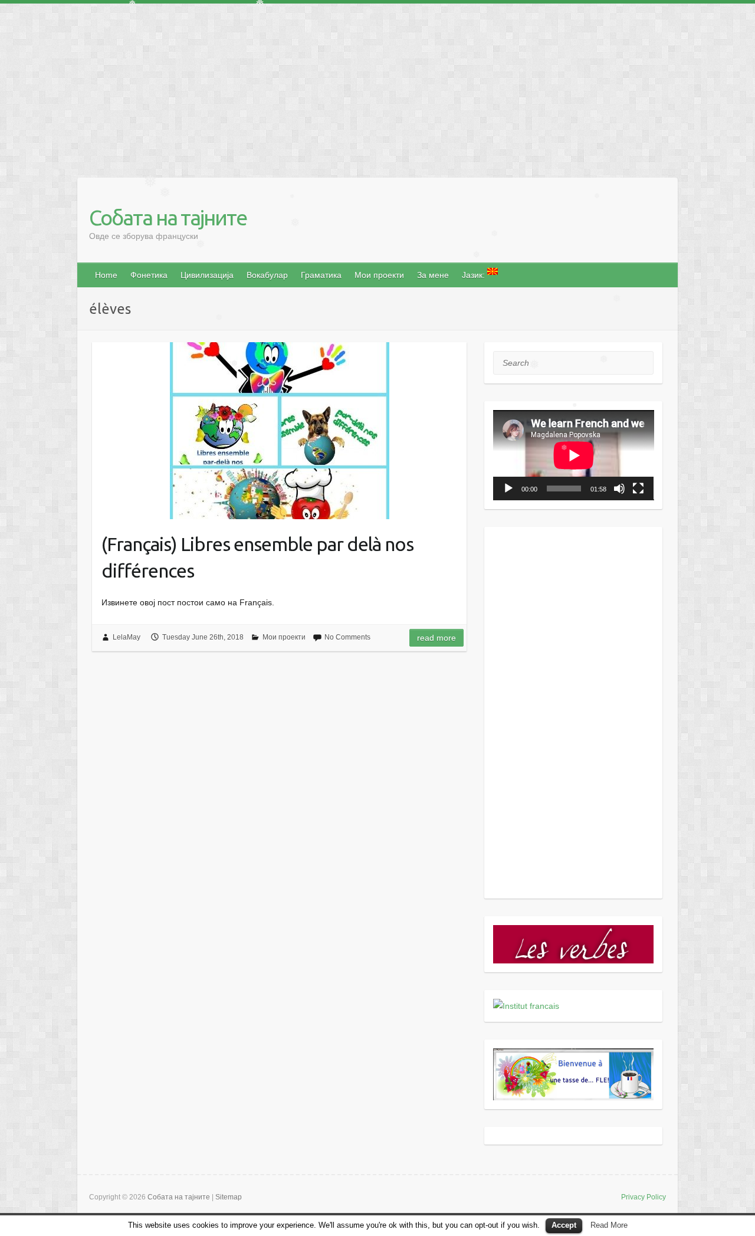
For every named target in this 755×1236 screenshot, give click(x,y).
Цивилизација (207, 275)
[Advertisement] (354, 86)
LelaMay (126, 637)
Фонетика (149, 275)
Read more (436, 637)
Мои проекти (379, 275)
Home (106, 275)
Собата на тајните (168, 217)
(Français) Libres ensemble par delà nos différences (257, 557)
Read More (609, 1225)
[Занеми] (619, 488)
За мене (433, 275)
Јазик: (474, 275)
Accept (564, 1225)
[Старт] (508, 488)
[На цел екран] (638, 488)
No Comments (347, 637)
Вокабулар (267, 275)
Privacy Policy (643, 1197)
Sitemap (228, 1197)
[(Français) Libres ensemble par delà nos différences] (279, 430)
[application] (573, 455)
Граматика (321, 275)
